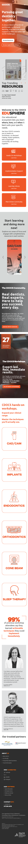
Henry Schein (8, 795)
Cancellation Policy (6, 815)
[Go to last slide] (21, 83)
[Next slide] (25, 83)
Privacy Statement (15, 813)
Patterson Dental (9, 793)
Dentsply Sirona (9, 791)
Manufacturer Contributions (18, 815)
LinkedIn (8, 777)
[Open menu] (24, 4)
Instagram (8, 779)
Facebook (8, 772)
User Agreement (6, 813)
